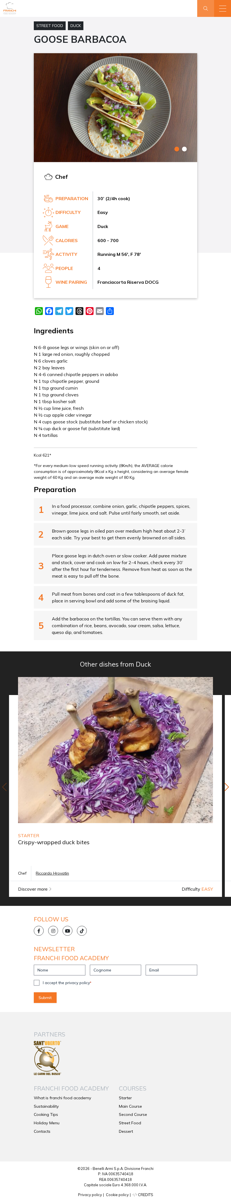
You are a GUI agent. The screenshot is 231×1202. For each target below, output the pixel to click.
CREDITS (145, 1194)
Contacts (42, 1131)
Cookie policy (117, 1194)
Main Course (130, 1106)
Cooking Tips (46, 1114)
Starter (125, 1097)
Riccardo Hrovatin (52, 873)
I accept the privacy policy (67, 982)
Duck (75, 25)
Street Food (49, 25)
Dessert (126, 1131)
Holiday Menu (46, 1122)
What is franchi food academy (62, 1097)
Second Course (133, 1114)
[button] (222, 8)
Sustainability (46, 1106)
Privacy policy (90, 1194)
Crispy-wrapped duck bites (54, 842)
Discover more (33, 889)
